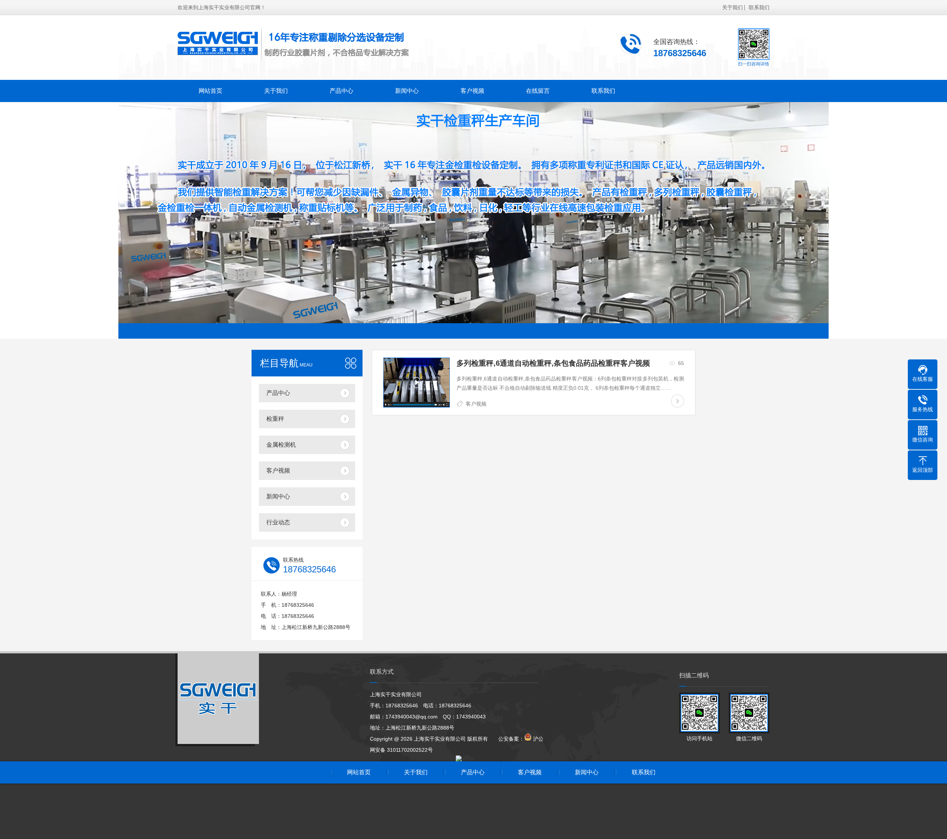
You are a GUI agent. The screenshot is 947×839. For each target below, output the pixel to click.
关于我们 (732, 7)
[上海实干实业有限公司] (294, 44)
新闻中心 (407, 91)
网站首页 (210, 91)
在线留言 (538, 91)
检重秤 (275, 419)
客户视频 (472, 91)
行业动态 (278, 522)
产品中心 (341, 91)
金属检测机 (281, 445)
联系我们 (759, 7)
